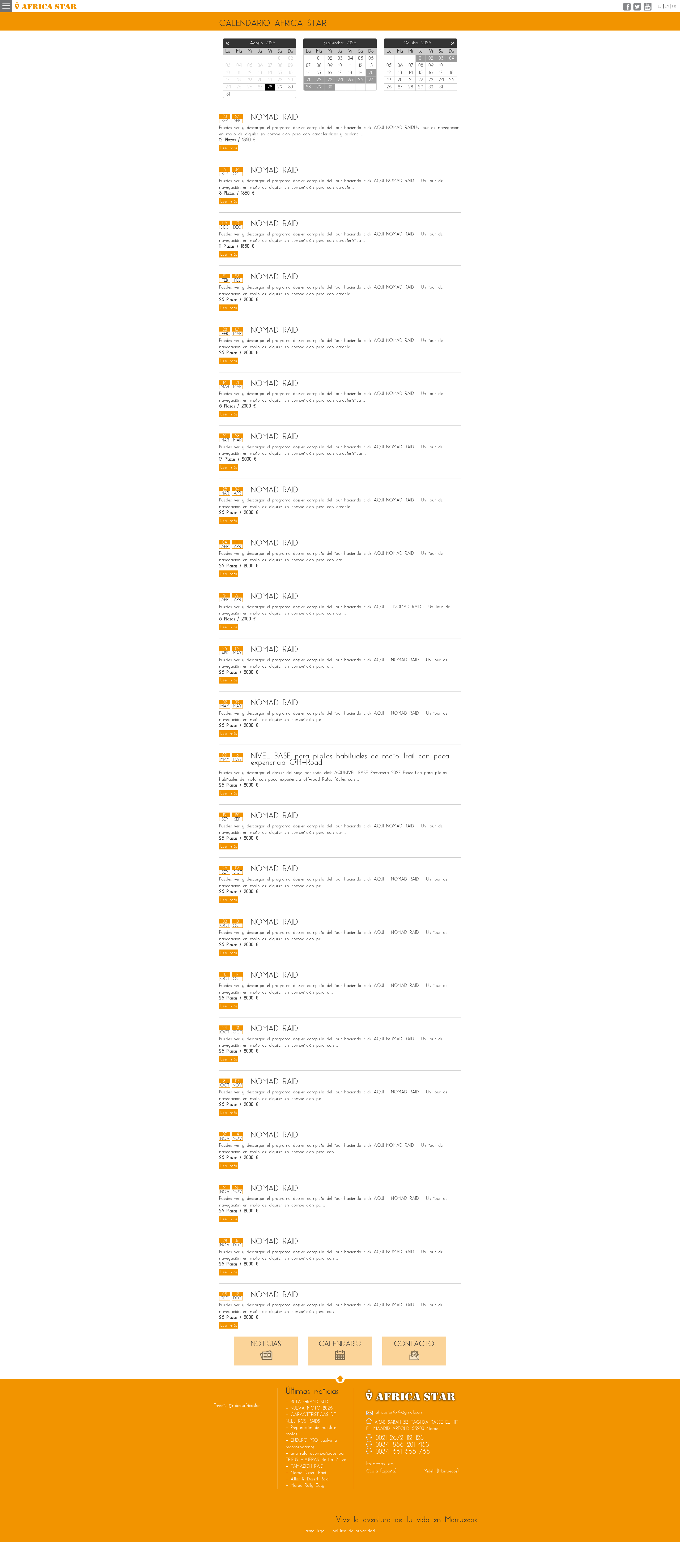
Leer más (228, 147)
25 (350, 80)
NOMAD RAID (274, 117)
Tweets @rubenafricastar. (237, 1405)
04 (451, 58)
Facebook (627, 7)
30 (330, 87)
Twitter (637, 7)
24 (340, 80)
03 (441, 58)
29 (318, 87)
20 (371, 72)
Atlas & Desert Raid (310, 1479)
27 (371, 80)
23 (330, 80)
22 (319, 80)
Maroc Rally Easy (307, 1485)
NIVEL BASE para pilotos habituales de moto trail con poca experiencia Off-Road (350, 759)
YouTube (648, 7)
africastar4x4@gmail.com (399, 1412)
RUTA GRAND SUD (309, 1401)
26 (360, 80)
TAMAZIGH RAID (307, 1466)
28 (308, 87)
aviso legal (315, 1531)
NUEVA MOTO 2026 (312, 1408)
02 (430, 58)
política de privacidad (354, 1531)
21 (308, 80)
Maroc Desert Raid (308, 1472)
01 (420, 58)
